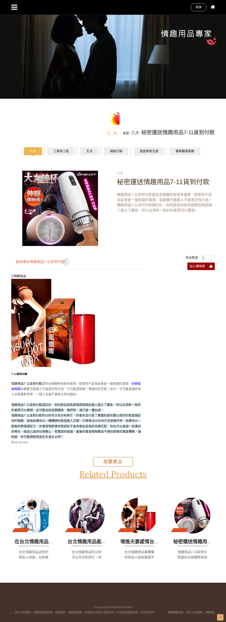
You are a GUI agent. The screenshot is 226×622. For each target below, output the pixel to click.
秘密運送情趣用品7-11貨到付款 (40, 262)
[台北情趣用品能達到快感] (87, 515)
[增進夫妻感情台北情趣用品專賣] (139, 515)
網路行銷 (116, 151)
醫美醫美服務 (185, 151)
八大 (33, 151)
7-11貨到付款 (19, 373)
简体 (199, 7)
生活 (89, 151)
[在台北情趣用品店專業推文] (34, 515)
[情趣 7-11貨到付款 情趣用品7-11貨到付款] (55, 323)
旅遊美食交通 (149, 151)
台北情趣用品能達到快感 (94, 541)
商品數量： (193, 257)
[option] (113, 49)
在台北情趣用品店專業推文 (44, 541)
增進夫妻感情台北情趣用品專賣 (154, 541)
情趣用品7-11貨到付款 (26, 383)
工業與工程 (61, 151)
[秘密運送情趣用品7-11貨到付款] (192, 515)
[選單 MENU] (14, 7)
